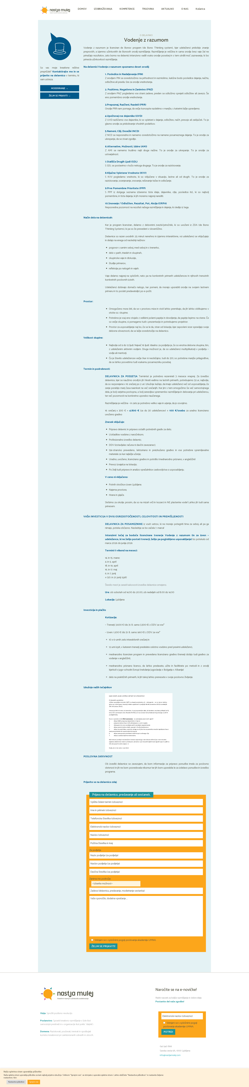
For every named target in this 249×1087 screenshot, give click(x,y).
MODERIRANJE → (59, 88)
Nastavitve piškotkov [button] (16, 1082)
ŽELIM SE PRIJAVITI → (60, 96)
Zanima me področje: (100, 879)
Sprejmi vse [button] (33, 1082)
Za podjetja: (95, 850)
